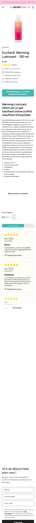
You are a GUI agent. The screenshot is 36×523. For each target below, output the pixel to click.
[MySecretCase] (18, 7)
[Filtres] (27, 225)
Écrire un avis (13, 226)
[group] (18, 2)
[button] (28, 7)
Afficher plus (17, 308)
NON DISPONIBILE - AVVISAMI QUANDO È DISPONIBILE (18, 93)
